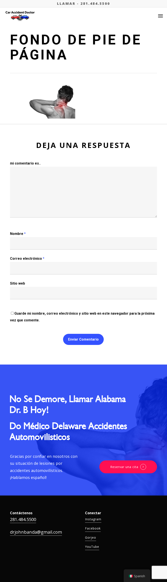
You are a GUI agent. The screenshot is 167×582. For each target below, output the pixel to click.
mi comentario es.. (25, 163)
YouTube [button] (92, 547)
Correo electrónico (27, 258)
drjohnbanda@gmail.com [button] (36, 532)
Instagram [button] (93, 519)
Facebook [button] (93, 528)
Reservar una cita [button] (124, 467)
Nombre (18, 234)
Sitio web (17, 283)
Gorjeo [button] (90, 537)
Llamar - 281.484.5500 (83, 3)
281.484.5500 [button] (23, 519)
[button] (160, 16)
